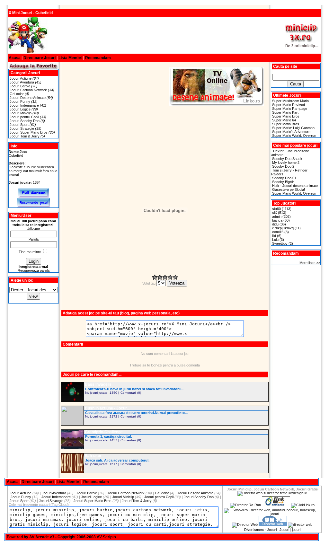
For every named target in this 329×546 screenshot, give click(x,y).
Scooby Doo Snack (287, 159)
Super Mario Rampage (289, 108)
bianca (277, 220)
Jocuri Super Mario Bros (29, 132)
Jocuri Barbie (20, 86)
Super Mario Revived (288, 105)
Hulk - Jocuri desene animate (295, 186)
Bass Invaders (98, 384)
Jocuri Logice (20, 109)
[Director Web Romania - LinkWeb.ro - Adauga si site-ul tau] (276, 505)
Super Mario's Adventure (291, 132)
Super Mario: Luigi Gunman (293, 128)
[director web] (245, 524)
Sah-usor (93, 456)
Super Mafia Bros (285, 124)
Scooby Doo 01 (284, 178)
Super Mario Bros (285, 116)
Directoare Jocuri (39, 58)
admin (276, 216)
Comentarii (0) (130, 392)
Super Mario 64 (284, 120)
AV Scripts (106, 537)
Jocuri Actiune (20, 78)
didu (275, 224)
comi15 (277, 232)
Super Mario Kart (285, 112)
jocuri (296, 530)
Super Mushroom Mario (290, 101)
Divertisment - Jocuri (260, 530)
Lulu (275, 240)
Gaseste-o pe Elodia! (288, 189)
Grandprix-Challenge (104, 432)
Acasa (15, 58)
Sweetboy (280, 243)
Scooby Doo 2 (283, 166)
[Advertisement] (164, 35)
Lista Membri (70, 58)
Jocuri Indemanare (24, 105)
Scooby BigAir (283, 182)
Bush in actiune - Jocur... (107, 408)
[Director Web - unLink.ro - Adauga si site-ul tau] (273, 524)
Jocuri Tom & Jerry (25, 136)
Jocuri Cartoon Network (28, 90)
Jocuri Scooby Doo (25, 121)
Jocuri (284, 530)
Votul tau (149, 283)
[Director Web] (303, 505)
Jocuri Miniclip (20, 113)
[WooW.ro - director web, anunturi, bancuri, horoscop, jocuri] (272, 514)
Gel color (17, 94)
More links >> (309, 263)
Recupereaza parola (33, 270)
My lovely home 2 (285, 162)
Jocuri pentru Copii (24, 117)
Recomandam (98, 58)
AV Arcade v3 (41, 537)
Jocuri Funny (20, 101)
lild (274, 236)
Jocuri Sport (19, 125)
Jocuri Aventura (22, 82)
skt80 (276, 209)
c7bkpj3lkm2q (283, 228)
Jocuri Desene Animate (28, 98)
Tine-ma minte (30, 252)
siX (274, 213)
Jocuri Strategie (22, 128)
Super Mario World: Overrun (294, 135)
